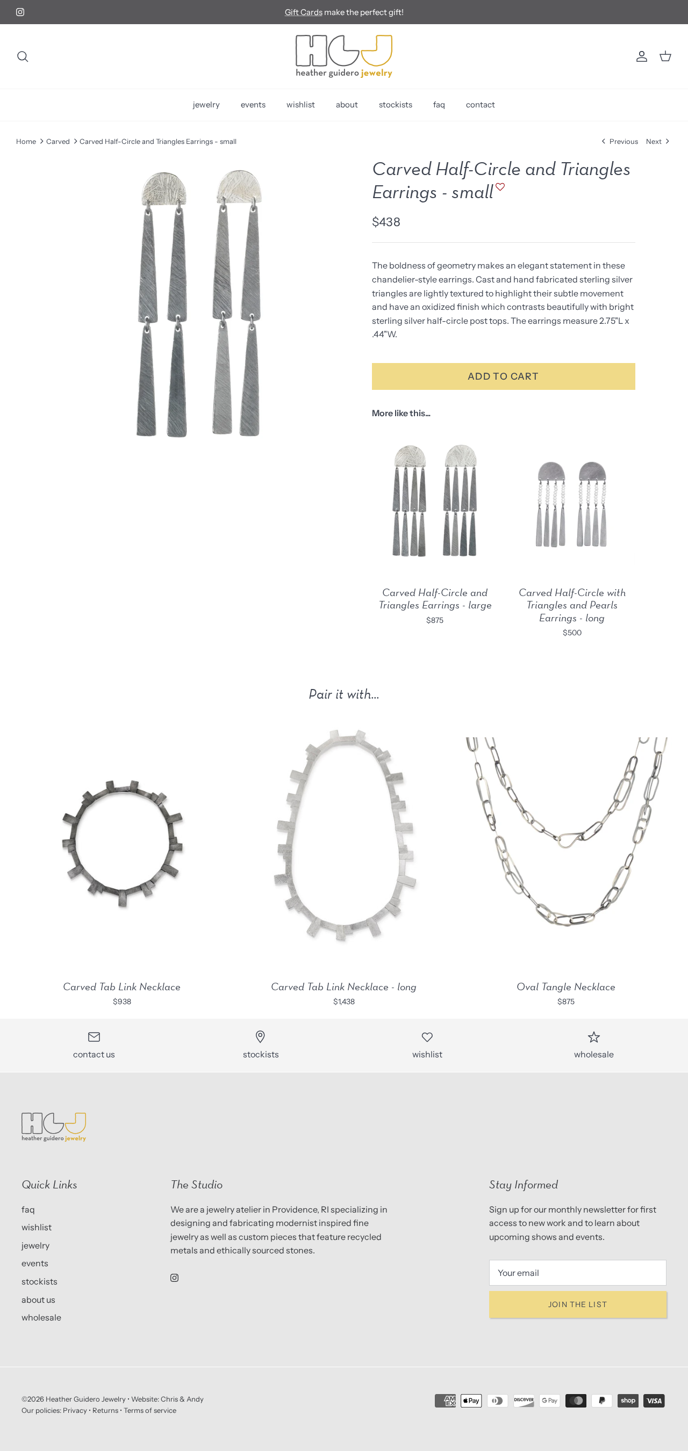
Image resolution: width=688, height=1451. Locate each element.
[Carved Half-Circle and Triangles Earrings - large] (435, 502)
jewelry (206, 104)
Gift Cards (303, 12)
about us (38, 1299)
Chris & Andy (182, 1399)
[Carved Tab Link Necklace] (121, 843)
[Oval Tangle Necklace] (566, 843)
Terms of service (150, 1410)
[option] (200, 304)
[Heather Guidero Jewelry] (344, 56)
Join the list (577, 1304)
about (347, 104)
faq (439, 104)
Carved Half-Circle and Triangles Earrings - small (158, 141)
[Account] (639, 56)
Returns (105, 1410)
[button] (499, 192)
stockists (395, 104)
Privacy (75, 1410)
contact (480, 104)
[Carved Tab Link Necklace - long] (343, 843)
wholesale (41, 1317)
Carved (58, 141)
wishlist (300, 104)
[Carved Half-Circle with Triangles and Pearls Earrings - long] (572, 502)
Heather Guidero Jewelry (86, 1399)
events (253, 104)
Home (26, 141)
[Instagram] (20, 12)
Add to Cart (504, 376)
